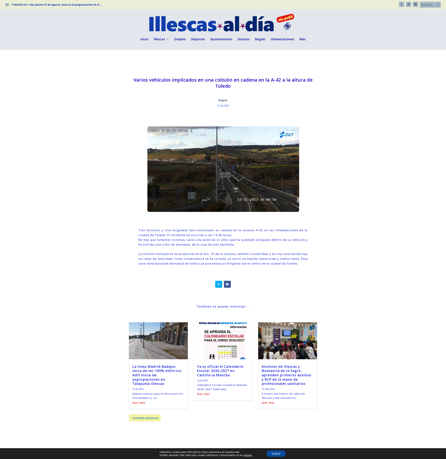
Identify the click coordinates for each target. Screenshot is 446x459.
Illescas (159, 39)
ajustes (248, 455)
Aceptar (276, 453)
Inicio (144, 39)
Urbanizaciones (282, 39)
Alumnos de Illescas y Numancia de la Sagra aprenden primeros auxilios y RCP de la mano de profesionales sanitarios (286, 375)
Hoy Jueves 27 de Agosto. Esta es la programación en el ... (65, 4)
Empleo (180, 39)
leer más (138, 403)
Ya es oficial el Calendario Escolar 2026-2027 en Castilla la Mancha (220, 370)
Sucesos (243, 39)
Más (302, 39)
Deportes (198, 39)
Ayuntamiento (221, 39)
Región (260, 39)
